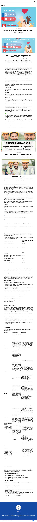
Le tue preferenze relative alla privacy (22, 520)
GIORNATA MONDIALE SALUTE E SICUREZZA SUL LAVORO (18, 31)
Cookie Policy (21, 513)
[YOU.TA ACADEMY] (18, 507)
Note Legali (16, 513)
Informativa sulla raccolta (7, 520)
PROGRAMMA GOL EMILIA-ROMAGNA (18, 154)
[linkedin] (19, 511)
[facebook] (17, 511)
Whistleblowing (10, 513)
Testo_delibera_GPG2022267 (16, 495)
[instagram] (18, 511)
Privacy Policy (26, 513)
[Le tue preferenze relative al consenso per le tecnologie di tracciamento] (36, 391)
